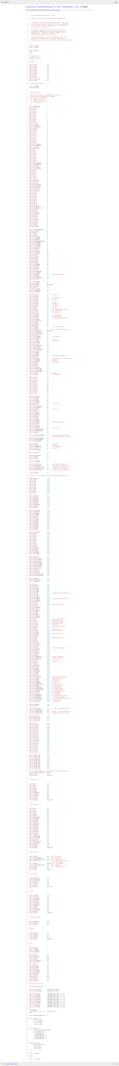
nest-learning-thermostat (45, 7)
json (116, 1063)
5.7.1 (55, 7)
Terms (15, 1063)
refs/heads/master (67, 7)
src (80, 7)
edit (58, 10)
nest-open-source (31, 7)
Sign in (116, 2)
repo (77, 7)
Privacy (12, 1063)
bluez (59, 7)
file (54, 10)
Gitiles (8, 1063)
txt (113, 1063)
